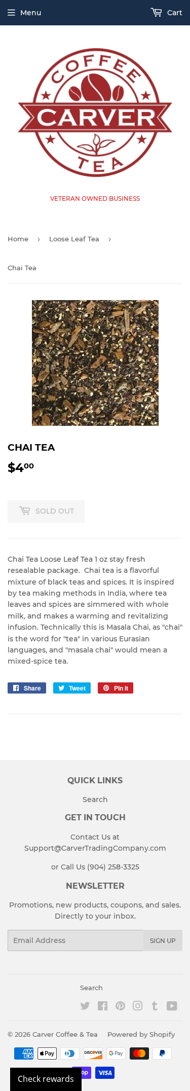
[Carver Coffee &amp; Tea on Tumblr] (155, 1007)
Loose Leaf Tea (74, 239)
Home (18, 239)
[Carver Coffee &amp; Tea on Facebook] (102, 1007)
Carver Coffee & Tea (65, 1034)
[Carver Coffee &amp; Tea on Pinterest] (120, 1007)
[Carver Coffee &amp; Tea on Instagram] (138, 1007)
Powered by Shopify (141, 1034)
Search (95, 799)
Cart (173, 12)
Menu (30, 12)
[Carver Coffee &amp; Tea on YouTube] (172, 1007)
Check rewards (46, 1078)
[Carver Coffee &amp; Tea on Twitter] (85, 1007)
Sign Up (163, 940)
